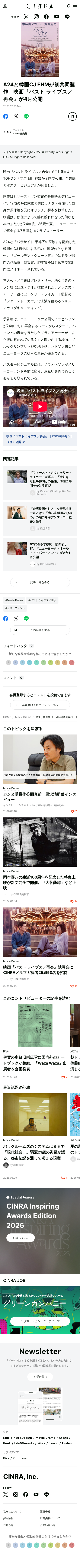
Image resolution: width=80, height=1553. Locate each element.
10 (71, 662)
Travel (53, 1443)
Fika (6, 1458)
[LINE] (67, 17)
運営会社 (45, 1511)
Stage (63, 1437)
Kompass (20, 1458)
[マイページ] (5, 6)
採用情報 (8, 1518)
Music (7, 1437)
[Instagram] (36, 17)
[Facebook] (46, 17)
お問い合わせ (47, 1525)
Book (7, 1443)
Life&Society (24, 1443)
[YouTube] (57, 17)
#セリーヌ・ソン (15, 608)
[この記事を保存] (72, 116)
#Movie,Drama (14, 600)
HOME (7, 717)
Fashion (68, 1443)
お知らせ (8, 1525)
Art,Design (24, 1437)
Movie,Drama (23, 717)
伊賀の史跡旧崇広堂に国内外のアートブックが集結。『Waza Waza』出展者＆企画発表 (35, 1063)
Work (41, 1443)
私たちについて (12, 1511)
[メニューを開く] (75, 6)
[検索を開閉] (68, 6)
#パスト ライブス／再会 (42, 600)
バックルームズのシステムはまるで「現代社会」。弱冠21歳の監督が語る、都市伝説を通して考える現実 (34, 1152)
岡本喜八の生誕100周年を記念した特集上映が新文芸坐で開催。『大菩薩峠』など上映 (39, 882)
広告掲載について (50, 1518)
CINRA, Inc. (20, 1476)
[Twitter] (26, 17)
